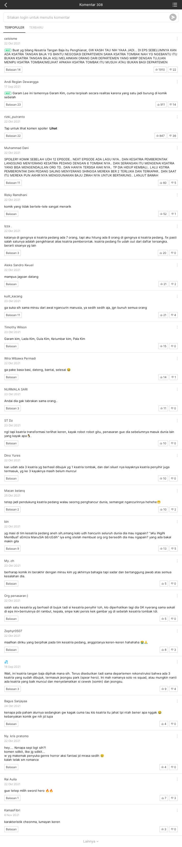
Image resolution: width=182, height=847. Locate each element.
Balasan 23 (13, 104)
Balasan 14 (13, 69)
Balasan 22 (13, 135)
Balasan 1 (12, 798)
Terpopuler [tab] (14, 27)
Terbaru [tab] (36, 27)
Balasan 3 (12, 253)
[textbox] (88, 17)
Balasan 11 (13, 182)
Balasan (11, 214)
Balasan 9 (12, 548)
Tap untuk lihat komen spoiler (30, 128)
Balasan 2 (12, 509)
